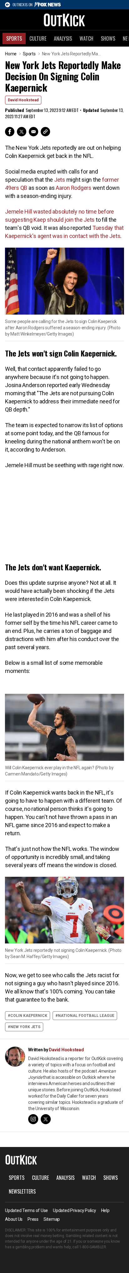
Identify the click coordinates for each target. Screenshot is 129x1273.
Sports (14, 38)
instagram (33, 1119)
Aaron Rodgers (73, 187)
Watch (86, 38)
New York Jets (25, 1027)
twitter (46, 1119)
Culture (37, 38)
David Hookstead (23, 100)
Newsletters (22, 1191)
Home (11, 53)
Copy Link (45, 131)
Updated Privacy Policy (74, 1210)
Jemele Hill (18, 211)
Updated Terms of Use (26, 1210)
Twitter (21, 131)
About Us (14, 1219)
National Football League (86, 1015)
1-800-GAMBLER (92, 1247)
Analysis (63, 38)
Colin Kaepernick (28, 1015)
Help (105, 1210)
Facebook (9, 131)
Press (33, 1219)
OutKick (64, 19)
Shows (108, 38)
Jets (59, 179)
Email (33, 131)
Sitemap (52, 1219)
